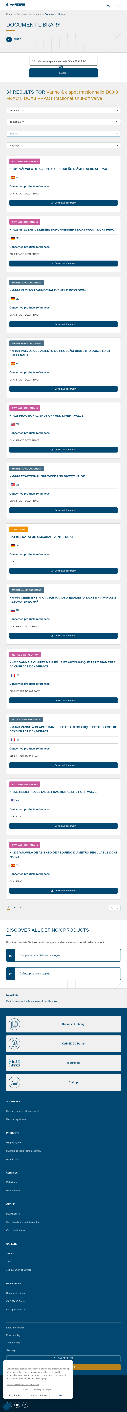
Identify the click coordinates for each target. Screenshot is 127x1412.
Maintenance (13, 1190)
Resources (13, 1283)
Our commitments (15, 1230)
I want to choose (38, 1395)
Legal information (15, 1327)
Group (10, 1204)
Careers (11, 1244)
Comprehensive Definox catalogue (40, 955)
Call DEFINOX (65, 1358)
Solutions (13, 1101)
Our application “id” (16, 1309)
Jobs (8, 1261)
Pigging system (14, 1142)
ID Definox (11, 1182)
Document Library (15, 1293)
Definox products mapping (35, 973)
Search (63, 72)
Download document (65, 202)
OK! (61, 1395)
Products (12, 1133)
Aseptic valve (13, 1159)
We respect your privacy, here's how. (23, 1384)
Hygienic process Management (22, 1111)
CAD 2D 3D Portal (15, 1301)
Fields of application (16, 1119)
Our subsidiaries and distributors (23, 1222)
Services (12, 1172)
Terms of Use (13, 1342)
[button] (7, 1406)
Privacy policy (13, 1335)
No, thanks (15, 1395)
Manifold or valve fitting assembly (23, 1150)
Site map (11, 1350)
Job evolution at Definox (18, 1269)
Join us (10, 1253)
